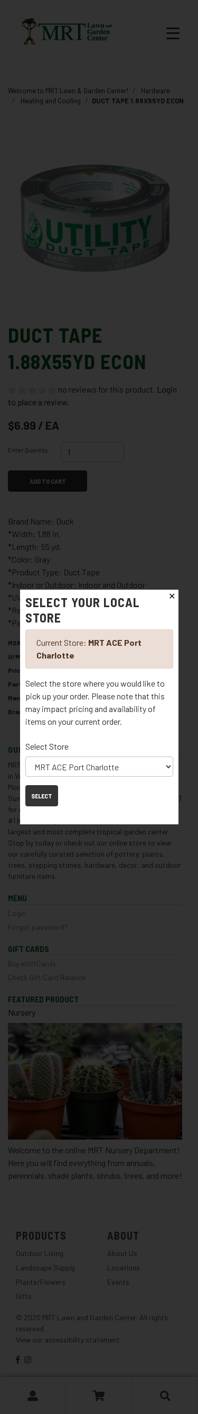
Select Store (47, 746)
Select (41, 795)
